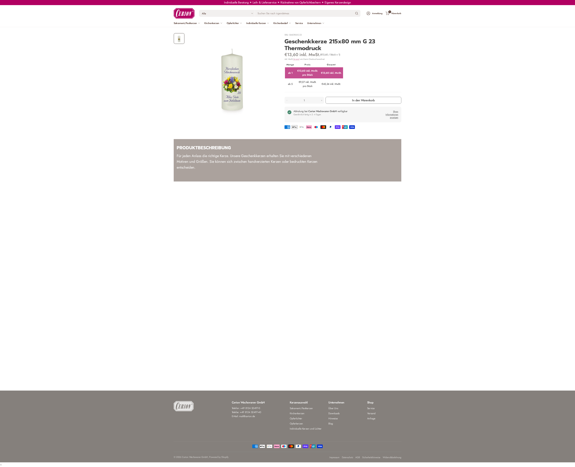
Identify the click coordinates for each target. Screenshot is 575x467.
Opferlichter (296, 418)
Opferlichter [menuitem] (233, 23)
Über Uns (333, 408)
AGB (357, 457)
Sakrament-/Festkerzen (301, 408)
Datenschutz (347, 457)
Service (371, 408)
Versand (296, 59)
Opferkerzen (296, 423)
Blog (330, 423)
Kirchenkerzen (297, 413)
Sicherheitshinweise (371, 457)
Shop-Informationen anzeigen (392, 114)
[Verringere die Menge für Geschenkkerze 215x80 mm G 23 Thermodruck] (287, 100)
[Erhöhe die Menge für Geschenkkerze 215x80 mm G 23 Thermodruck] (321, 100)
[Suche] (356, 13)
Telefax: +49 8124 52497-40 (246, 412)
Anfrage (371, 418)
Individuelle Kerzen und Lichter (305, 428)
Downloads (334, 413)
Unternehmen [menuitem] (314, 23)
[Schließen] (1, 464)
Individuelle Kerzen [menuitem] (256, 23)
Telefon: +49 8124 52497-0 (246, 408)
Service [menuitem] (299, 23)
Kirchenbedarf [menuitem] (280, 23)
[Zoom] (271, 39)
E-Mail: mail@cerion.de (243, 416)
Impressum (334, 457)
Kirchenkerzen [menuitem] (211, 23)
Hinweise (333, 418)
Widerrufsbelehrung (392, 457)
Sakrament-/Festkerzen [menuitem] (185, 23)
